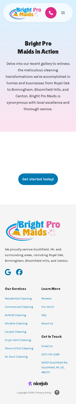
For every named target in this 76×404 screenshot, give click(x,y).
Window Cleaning (16, 323)
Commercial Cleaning (19, 307)
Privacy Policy (43, 392)
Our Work (47, 307)
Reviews (46, 298)
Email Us (47, 346)
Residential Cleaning (18, 298)
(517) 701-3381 (50, 354)
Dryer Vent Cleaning (18, 340)
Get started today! (38, 179)
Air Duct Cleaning (16, 356)
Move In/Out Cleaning (19, 348)
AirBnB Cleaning (15, 315)
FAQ (43, 315)
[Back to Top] (57, 392)
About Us (47, 323)
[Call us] (51, 12)
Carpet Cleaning (15, 331)
